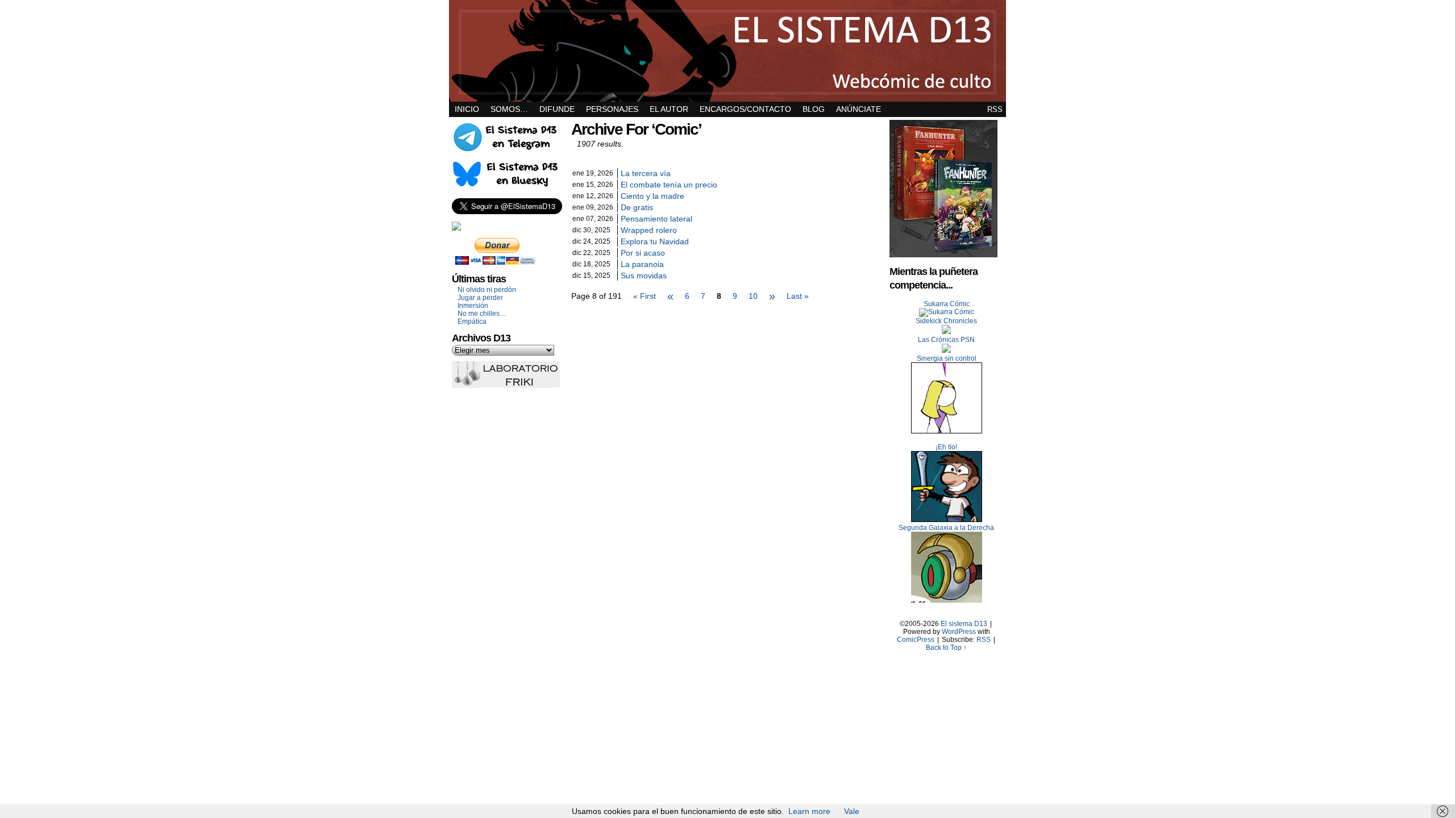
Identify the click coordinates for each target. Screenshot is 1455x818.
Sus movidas (644, 275)
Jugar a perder (480, 298)
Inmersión (473, 306)
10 (753, 296)
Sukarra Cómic (947, 304)
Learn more (809, 811)
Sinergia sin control (946, 358)
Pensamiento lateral (656, 218)
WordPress (959, 632)
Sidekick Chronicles (946, 321)
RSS (995, 109)
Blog (814, 109)
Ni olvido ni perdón (487, 290)
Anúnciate (858, 109)
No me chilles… (482, 314)
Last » (798, 296)
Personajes (612, 109)
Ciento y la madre (652, 196)
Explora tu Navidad (655, 241)
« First (644, 296)
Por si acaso (643, 252)
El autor (669, 109)
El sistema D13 (727, 51)
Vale (851, 811)
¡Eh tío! (946, 447)
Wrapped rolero (649, 230)
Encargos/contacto (745, 109)
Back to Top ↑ (946, 648)
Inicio (467, 109)
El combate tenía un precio (669, 184)
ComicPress (915, 640)
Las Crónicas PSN (946, 340)
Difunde (557, 109)
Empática (472, 321)
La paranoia (642, 264)
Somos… (509, 109)
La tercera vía (646, 173)
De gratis (637, 207)
